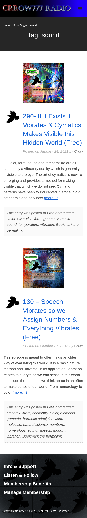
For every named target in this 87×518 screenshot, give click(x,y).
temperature (28, 225)
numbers (57, 425)
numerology (16, 430)
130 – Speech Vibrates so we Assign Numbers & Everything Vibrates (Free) (51, 319)
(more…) (51, 198)
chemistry (40, 413)
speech (45, 430)
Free (50, 213)
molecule (14, 425)
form (37, 219)
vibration (47, 225)
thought (59, 430)
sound (12, 225)
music (65, 219)
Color (11, 219)
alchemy (13, 413)
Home (7, 25)
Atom (26, 413)
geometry (51, 219)
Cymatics (24, 219)
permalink (14, 230)
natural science (35, 425)
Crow (78, 151)
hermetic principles (38, 419)
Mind (59, 419)
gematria (14, 419)
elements (67, 413)
